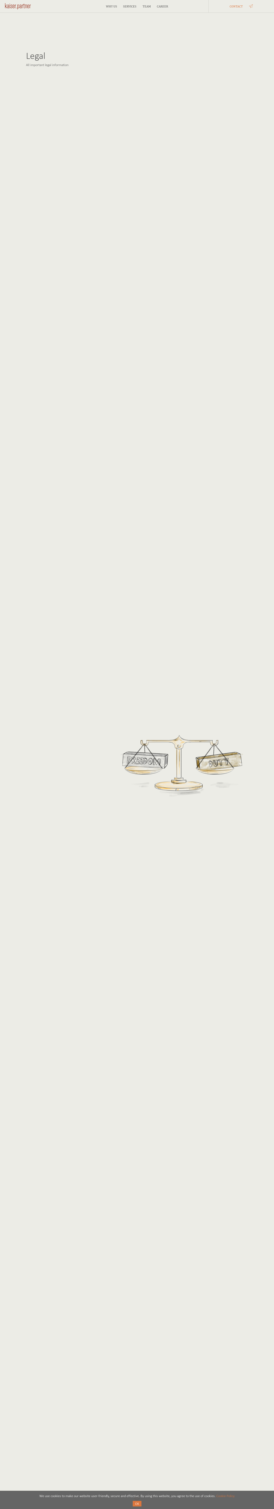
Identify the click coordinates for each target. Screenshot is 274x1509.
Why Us (111, 6)
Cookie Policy (225, 1496)
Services (129, 6)
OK (137, 1504)
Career (162, 6)
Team (147, 6)
